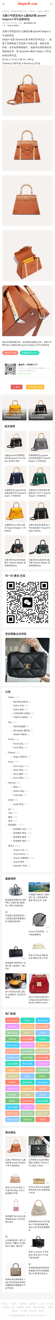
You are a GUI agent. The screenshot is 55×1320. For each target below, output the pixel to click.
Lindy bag (17, 794)
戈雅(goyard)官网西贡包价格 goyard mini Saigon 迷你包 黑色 (15, 458)
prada (11, 799)
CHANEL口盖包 (42, 1046)
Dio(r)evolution (43, 1107)
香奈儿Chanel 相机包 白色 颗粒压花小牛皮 (38, 956)
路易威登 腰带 (19, 836)
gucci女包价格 (12, 1052)
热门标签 (23, 1310)
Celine (11, 697)
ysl (9, 808)
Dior (10, 722)
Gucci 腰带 (18, 773)
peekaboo (12, 1026)
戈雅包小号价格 (10, 352)
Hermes (12, 782)
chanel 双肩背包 (42, 1058)
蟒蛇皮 (12, 1069)
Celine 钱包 (18, 709)
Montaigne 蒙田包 (21, 730)
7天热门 (14, 1303)
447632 (42, 1088)
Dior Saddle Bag (27, 1114)
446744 (42, 1094)
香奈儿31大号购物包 (12, 1120)
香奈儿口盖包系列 (12, 1114)
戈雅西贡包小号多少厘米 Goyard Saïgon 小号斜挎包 (15, 527)
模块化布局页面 (39, 1307)
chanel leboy (19, 853)
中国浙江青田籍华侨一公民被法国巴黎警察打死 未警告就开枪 (15, 918)
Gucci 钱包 (18, 777)
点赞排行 (14, 1310)
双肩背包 (27, 1119)
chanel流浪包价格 (12, 1064)
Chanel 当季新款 (21, 857)
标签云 (28, 1307)
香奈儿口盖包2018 (12, 1033)
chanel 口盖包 (12, 1021)
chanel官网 (42, 1100)
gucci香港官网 (42, 1052)
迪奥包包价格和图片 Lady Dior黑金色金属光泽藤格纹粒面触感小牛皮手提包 (15, 1283)
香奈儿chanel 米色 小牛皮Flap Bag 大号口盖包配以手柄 (15, 1190)
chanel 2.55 (18, 849)
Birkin (15, 786)
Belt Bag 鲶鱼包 (20, 701)
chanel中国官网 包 (12, 1089)
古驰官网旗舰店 (27, 1058)
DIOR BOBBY (19, 726)
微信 (13, 1307)
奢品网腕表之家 (30, 23)
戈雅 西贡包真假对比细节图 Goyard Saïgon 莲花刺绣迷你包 (39, 562)
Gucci (10, 761)
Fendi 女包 (18, 743)
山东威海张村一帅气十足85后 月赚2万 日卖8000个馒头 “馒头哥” (15, 1243)
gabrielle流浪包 (43, 1083)
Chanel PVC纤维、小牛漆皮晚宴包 (38, 933)
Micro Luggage (27, 1033)
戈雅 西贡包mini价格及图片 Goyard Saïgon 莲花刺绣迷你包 (15, 562)
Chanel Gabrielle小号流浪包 (27, 1108)
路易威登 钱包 (19, 840)
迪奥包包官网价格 (42, 1114)
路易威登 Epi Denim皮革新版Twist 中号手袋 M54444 (15, 1219)
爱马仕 (12, 1100)
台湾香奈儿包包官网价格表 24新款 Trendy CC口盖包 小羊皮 (39, 1162)
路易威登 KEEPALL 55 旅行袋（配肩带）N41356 (15, 965)
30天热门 (5, 1303)
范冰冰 (42, 1119)
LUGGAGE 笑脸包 (21, 713)
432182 (12, 1094)
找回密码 (20, 1307)
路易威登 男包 (19, 832)
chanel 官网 (42, 1026)
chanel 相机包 (27, 1039)
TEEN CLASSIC (20, 717)
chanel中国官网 (12, 1077)
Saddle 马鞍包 (20, 734)
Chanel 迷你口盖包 (42, 1064)
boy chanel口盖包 (43, 1021)
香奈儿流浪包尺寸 (27, 1064)
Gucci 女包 (18, 766)
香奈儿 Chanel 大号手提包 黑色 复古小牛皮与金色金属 (39, 1254)
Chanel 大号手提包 (27, 1089)
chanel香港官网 (42, 1070)
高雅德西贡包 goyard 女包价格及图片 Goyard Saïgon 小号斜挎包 (39, 458)
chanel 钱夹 (18, 861)
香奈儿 (11, 845)
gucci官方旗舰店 (27, 1070)
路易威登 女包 (19, 828)
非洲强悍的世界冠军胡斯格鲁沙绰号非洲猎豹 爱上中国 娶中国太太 (39, 1270)
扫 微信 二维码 (35, 387)
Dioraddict (27, 1082)
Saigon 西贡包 (43, 11)
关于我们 (50, 1303)
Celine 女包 (18, 705)
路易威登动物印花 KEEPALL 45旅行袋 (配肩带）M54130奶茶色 (15, 902)
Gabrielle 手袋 (19, 865)
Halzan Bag (18, 790)
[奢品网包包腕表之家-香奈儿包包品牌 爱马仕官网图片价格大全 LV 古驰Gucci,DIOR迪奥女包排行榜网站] (27, 3)
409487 (12, 1082)
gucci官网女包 (27, 1052)
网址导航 (33, 1310)
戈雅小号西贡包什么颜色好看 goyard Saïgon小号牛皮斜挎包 (27, 343)
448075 (42, 1076)
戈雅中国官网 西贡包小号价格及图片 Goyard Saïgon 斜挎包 (39, 527)
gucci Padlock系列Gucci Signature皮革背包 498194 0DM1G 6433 (39, 999)
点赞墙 (50, 1307)
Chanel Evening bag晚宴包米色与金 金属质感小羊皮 (39, 1189)
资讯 (10, 820)
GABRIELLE (12, 1057)
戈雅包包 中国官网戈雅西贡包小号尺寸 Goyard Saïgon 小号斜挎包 (39, 492)
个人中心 (40, 1303)
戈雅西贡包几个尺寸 (30, 352)
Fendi (10, 739)
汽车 (10, 812)
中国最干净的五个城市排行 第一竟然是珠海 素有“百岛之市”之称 (39, 897)
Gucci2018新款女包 (27, 1101)
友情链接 (5, 1307)
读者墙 (41, 1310)
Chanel (42, 1038)
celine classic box (27, 1077)
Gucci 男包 (18, 769)
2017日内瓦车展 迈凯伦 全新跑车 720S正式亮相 (15, 994)
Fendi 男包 (18, 747)
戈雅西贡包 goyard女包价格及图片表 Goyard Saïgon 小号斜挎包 (15, 492)
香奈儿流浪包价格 (12, 1108)
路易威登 (12, 824)
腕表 (10, 816)
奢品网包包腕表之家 (19, 11)
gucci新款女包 (27, 1046)
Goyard (32, 11)
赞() (16, 387)
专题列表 (22, 1303)
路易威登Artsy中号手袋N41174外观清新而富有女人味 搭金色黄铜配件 (39, 1225)
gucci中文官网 (27, 1027)
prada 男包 (18, 804)
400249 (12, 1038)
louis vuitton (12, 1045)
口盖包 (42, 1032)
